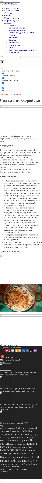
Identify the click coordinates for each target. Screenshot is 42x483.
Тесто (20, 464)
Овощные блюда (17, 28)
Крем (30, 447)
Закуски (12, 40)
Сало (30, 461)
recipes (7, 23)
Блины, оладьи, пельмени (21, 32)
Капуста (32, 443)
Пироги (30, 454)
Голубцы (26, 435)
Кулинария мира (10, 450)
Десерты (8, 13)
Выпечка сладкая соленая (16, 432)
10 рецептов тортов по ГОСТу (14, 423)
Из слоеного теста (19, 444)
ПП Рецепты (23, 453)
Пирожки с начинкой (11, 457)
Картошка (5, 446)
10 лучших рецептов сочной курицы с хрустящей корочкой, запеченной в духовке (18, 407)
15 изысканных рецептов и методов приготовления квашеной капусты (17, 389)
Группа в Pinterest (11, 360)
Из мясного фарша (18, 440)
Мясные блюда (11, 18)
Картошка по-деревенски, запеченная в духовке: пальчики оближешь (19, 373)
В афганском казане (26, 428)
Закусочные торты (5, 438)
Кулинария (14, 52)
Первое (12, 25)
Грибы (12, 35)
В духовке (15, 431)
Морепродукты (11, 20)
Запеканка (16, 437)
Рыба (12, 460)
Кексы (14, 447)
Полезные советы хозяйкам (22, 50)
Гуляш (32, 435)
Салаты (8, 15)
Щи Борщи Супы (12, 467)
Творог (13, 464)
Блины (13, 428)
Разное (4, 460)
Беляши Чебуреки (5, 428)
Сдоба (35, 461)
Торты (26, 464)
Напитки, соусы (16, 45)
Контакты (4, 471)
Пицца (26, 457)
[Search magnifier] (2, 62)
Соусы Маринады (5, 464)
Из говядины (28, 437)
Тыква (34, 464)
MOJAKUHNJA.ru (19, 469)
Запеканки (14, 42)
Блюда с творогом (17, 30)
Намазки (16, 454)
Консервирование (22, 447)
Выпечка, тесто (11, 10)
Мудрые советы (11, 8)
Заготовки (14, 37)
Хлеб (2, 467)
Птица (12, 47)
